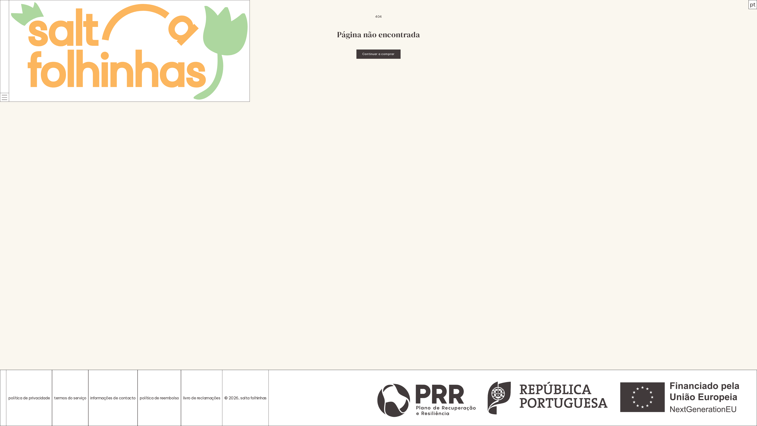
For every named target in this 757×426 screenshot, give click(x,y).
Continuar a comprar (378, 54)
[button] (4, 97)
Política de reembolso (159, 397)
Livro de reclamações (201, 397)
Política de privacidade (29, 397)
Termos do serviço (70, 397)
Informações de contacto (113, 397)
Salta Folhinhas (253, 397)
